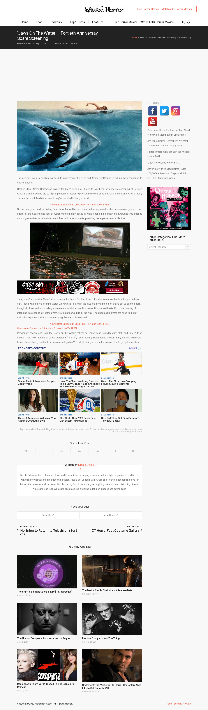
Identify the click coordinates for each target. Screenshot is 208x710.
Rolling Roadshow (133, 431)
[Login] (188, 22)
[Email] (133, 451)
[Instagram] (175, 111)
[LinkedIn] (79, 451)
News (39, 22)
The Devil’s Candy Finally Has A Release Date (107, 590)
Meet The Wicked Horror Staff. (163, 162)
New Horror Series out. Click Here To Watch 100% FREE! (79, 204)
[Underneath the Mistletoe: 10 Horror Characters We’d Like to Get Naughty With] (112, 665)
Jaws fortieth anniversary (96, 429)
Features (97, 22)
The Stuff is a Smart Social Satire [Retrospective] (44, 591)
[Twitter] (26, 451)
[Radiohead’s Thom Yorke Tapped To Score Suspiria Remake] (47, 665)
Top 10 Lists (77, 22)
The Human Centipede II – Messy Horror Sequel (43, 638)
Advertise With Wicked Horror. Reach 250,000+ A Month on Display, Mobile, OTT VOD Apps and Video (167, 173)
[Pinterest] (62, 451)
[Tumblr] (115, 451)
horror (64, 429)
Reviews (55, 22)
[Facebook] (44, 451)
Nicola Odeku (25, 43)
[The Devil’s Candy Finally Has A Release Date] (112, 571)
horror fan (73, 429)
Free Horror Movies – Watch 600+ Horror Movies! (164, 9)
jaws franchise (117, 429)
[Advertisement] (104, 71)
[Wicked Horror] (104, 9)
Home (24, 22)
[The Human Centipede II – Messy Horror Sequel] (47, 619)
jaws (81, 429)
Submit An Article (182, 704)
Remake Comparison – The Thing (101, 638)
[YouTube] (153, 121)
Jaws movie (130, 429)
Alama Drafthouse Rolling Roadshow (43, 429)
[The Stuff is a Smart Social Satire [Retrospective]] (47, 571)
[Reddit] (97, 451)
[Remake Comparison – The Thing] (112, 619)
